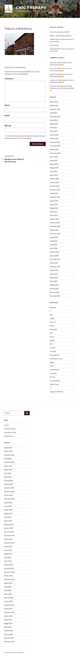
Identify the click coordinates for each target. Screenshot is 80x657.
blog (51, 315)
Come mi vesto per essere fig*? (59, 32)
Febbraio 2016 (54, 285)
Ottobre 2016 (54, 270)
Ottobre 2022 (54, 105)
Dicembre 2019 (55, 186)
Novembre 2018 (55, 226)
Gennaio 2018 (54, 255)
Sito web (8, 126)
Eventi (52, 337)
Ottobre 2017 (54, 263)
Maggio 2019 (54, 208)
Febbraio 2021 (54, 135)
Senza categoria (55, 381)
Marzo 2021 (53, 131)
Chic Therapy (31, 8)
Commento (9, 79)
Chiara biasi (53, 329)
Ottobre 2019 (54, 193)
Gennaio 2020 (54, 182)
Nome (7, 105)
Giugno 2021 (54, 120)
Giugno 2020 (54, 164)
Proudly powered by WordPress (14, 652)
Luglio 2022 (53, 113)
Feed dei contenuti (10, 429)
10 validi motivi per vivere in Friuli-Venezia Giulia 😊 (62, 88)
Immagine (53, 351)
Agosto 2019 (54, 201)
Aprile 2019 (53, 212)
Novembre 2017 (55, 259)
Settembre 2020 (55, 153)
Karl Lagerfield (54, 355)
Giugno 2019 (54, 204)
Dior (51, 333)
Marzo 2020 (54, 175)
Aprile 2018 (53, 244)
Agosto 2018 (54, 237)
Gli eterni (52, 348)
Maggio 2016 (54, 277)
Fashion (52, 340)
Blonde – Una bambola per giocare (60, 36)
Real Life (52, 377)
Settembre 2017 (55, 266)
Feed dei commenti (10, 432)
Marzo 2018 (53, 248)
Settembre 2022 (55, 109)
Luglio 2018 (53, 241)
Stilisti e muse (54, 384)
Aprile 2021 (53, 127)
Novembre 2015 (55, 296)
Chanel (52, 326)
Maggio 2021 (54, 124)
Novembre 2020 (55, 146)
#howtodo (53, 307)
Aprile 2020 (53, 171)
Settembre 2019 (55, 197)
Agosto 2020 (54, 157)
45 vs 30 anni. (54, 45)
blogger (52, 318)
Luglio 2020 (53, 160)
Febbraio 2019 (54, 219)
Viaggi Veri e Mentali (56, 391)
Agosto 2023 (54, 102)
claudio (52, 80)
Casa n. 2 (53, 322)
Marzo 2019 (53, 215)
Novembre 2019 (55, 190)
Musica (52, 362)
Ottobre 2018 (54, 230)
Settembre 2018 (55, 233)
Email (7, 115)
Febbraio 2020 (54, 179)
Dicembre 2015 (55, 292)
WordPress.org (8, 436)
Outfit (52, 366)
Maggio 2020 (54, 168)
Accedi (6, 425)
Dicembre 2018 (55, 223)
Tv (50, 388)
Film (51, 344)
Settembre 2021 (55, 116)
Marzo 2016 (53, 281)
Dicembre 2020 (55, 142)
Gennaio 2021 (54, 138)
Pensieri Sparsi (54, 369)
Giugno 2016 (54, 274)
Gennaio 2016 (54, 288)
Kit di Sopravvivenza (56, 358)
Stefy (51, 74)
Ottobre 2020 (54, 149)
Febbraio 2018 (54, 252)
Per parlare (53, 373)
